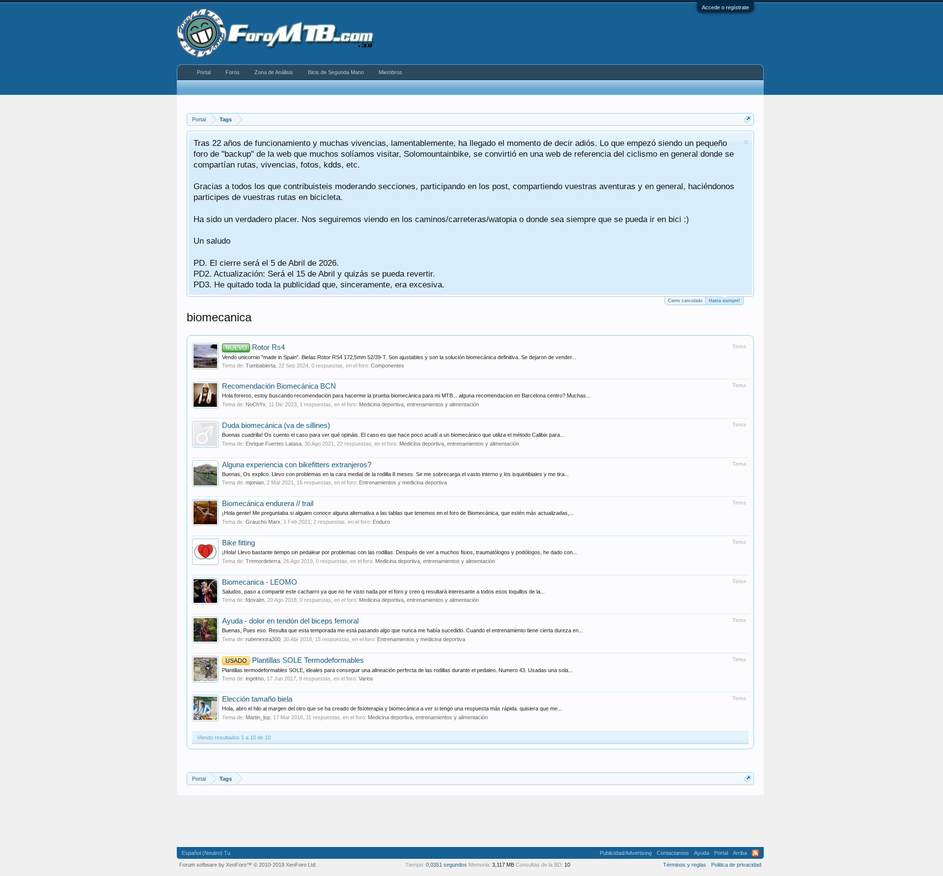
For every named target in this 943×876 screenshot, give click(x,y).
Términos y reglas (684, 865)
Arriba (740, 853)
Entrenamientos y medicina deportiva (403, 482)
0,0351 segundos (446, 865)
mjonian (255, 482)
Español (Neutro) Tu (206, 853)
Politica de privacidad (736, 865)
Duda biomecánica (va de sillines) (276, 425)
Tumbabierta (261, 365)
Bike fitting (238, 543)
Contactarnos (673, 853)
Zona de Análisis (273, 72)
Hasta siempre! (724, 300)
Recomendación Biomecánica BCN (279, 386)
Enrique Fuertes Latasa (274, 444)
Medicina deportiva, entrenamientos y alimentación (419, 404)
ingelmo (255, 678)
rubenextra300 (263, 639)
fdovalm (255, 600)
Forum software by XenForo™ (248, 865)
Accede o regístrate (725, 7)
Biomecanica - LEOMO (259, 582)
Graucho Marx (263, 522)
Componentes (387, 365)
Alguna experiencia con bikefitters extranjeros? (296, 465)
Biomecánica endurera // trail (267, 504)
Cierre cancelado (685, 300)
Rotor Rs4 (255, 347)
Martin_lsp (258, 717)
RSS (755, 852)
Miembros (390, 72)
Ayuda (701, 853)
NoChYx (256, 404)
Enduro (381, 522)
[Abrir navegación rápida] (748, 119)
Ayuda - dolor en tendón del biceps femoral (290, 621)
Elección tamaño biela (257, 699)
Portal (204, 72)
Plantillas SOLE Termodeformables (294, 660)
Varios (366, 678)
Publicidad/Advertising (626, 853)
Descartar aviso (745, 142)
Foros (232, 72)
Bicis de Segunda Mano (336, 72)
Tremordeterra (263, 561)
